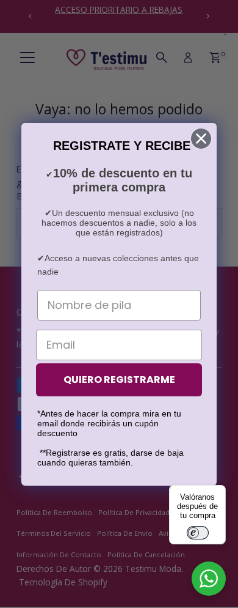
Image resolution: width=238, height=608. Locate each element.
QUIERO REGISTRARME (119, 380)
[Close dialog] (201, 138)
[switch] (198, 532)
